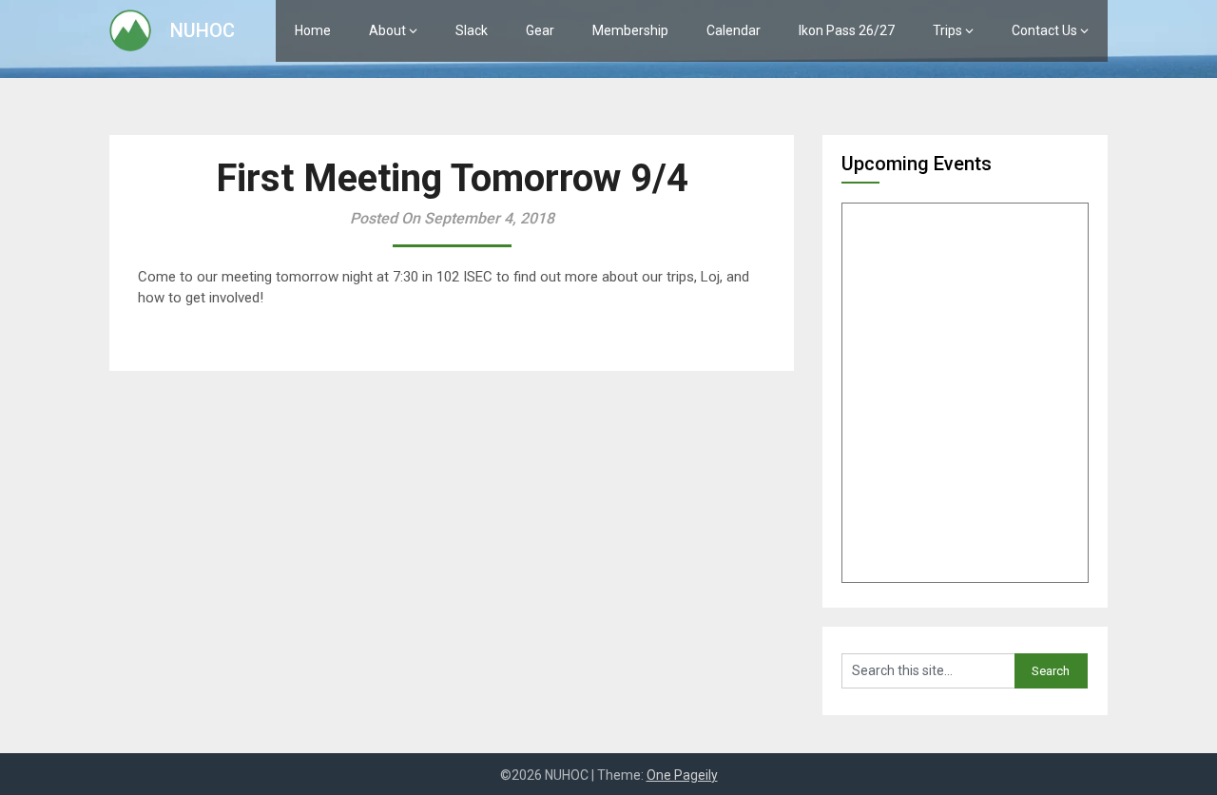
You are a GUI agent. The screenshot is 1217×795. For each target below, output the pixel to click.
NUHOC (202, 30)
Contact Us (1044, 30)
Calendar (733, 30)
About (387, 30)
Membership (630, 30)
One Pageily (682, 775)
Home (313, 30)
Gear (540, 30)
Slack (471, 30)
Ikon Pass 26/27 (847, 30)
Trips (947, 30)
